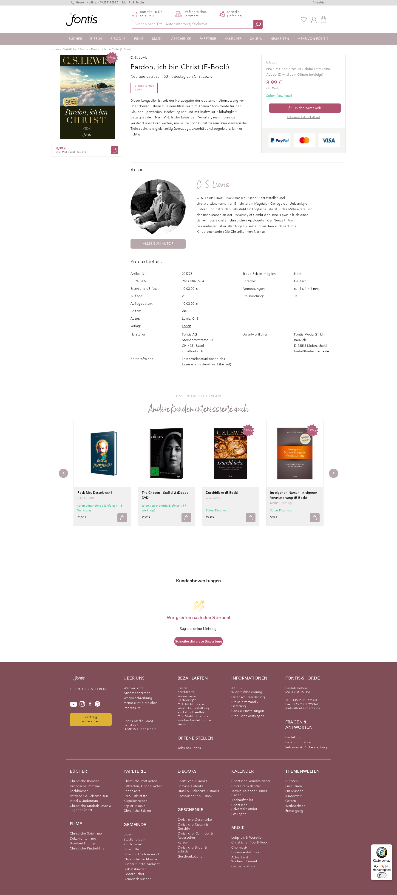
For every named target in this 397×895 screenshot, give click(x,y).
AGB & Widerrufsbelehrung (246, 690)
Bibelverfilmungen (84, 843)
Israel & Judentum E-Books (198, 791)
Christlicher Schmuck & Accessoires (195, 835)
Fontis (186, 326)
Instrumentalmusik (245, 852)
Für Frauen (293, 786)
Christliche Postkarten (140, 781)
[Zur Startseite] (79, 680)
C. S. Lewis (213, 185)
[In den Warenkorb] (114, 150)
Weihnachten (295, 806)
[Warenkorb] (323, 19)
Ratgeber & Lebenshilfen (89, 796)
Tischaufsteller (242, 800)
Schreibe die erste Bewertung (198, 641)
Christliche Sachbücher (141, 859)
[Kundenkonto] (313, 19)
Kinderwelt (293, 796)
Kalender (233, 38)
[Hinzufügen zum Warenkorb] (122, 517)
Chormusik (239, 847)
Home (55, 49)
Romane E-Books (190, 786)
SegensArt (132, 791)
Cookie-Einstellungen (247, 711)
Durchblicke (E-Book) (222, 492)
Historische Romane (85, 786)
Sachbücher (79, 791)
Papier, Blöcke (134, 806)
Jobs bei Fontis (189, 748)
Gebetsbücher (135, 869)
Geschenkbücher (191, 856)
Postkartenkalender (246, 786)
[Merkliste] (304, 19)
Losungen (238, 814)
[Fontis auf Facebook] (90, 704)
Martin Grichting (281, 503)
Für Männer (294, 791)
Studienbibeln (134, 839)
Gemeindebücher (137, 879)
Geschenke (181, 38)
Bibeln (96, 38)
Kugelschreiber (135, 801)
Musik (157, 38)
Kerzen (183, 842)
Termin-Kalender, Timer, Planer (249, 793)
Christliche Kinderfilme (87, 848)
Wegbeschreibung (138, 698)
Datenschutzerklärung (248, 697)
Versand (81, 152)
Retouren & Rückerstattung (306, 747)
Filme (139, 38)
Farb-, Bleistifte (135, 796)
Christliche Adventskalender (244, 807)
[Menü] (389, 847)
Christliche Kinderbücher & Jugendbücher (90, 808)
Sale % (256, 38)
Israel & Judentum (84, 801)
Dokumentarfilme (83, 838)
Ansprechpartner (137, 693)
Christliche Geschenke (195, 819)
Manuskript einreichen (141, 703)
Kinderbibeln (134, 844)
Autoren (291, 781)
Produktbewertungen (247, 716)
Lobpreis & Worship (246, 837)
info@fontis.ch (192, 351)
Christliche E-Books (75, 49)
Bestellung (293, 737)
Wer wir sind (133, 688)
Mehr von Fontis (313, 38)
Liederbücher (134, 874)
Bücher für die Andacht (142, 864)
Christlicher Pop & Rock (249, 842)
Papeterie (207, 38)
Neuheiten (279, 38)
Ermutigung (294, 810)
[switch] (381, 875)
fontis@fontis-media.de (311, 351)
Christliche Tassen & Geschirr (193, 826)
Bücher (75, 38)
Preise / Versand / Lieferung (244, 704)
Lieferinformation (298, 742)
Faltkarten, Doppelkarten (143, 786)
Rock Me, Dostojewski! (94, 492)
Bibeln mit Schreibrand (141, 854)
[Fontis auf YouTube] (73, 704)
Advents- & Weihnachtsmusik (244, 859)
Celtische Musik (243, 866)
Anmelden (319, 2)
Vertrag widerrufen (91, 719)
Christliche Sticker (137, 810)
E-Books (118, 38)
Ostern (290, 801)
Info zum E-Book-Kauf (303, 117)
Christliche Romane (84, 781)
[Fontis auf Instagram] (82, 704)
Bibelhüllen (132, 849)
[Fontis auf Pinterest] (97, 704)
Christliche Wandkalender (251, 781)
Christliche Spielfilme (86, 833)
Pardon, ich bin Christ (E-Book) (111, 49)
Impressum (132, 708)
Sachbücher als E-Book (195, 796)
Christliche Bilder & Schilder (192, 849)
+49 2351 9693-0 (108, 2)
